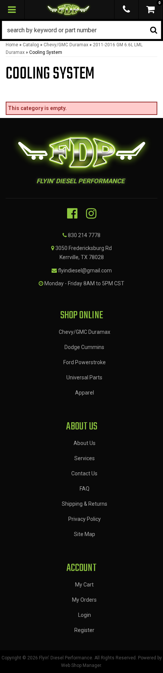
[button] (81, 30)
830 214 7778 (84, 235)
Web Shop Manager (81, 665)
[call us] (126, 9)
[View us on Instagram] (91, 213)
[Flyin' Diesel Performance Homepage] (69, 9)
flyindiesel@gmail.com (85, 270)
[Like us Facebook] (72, 213)
